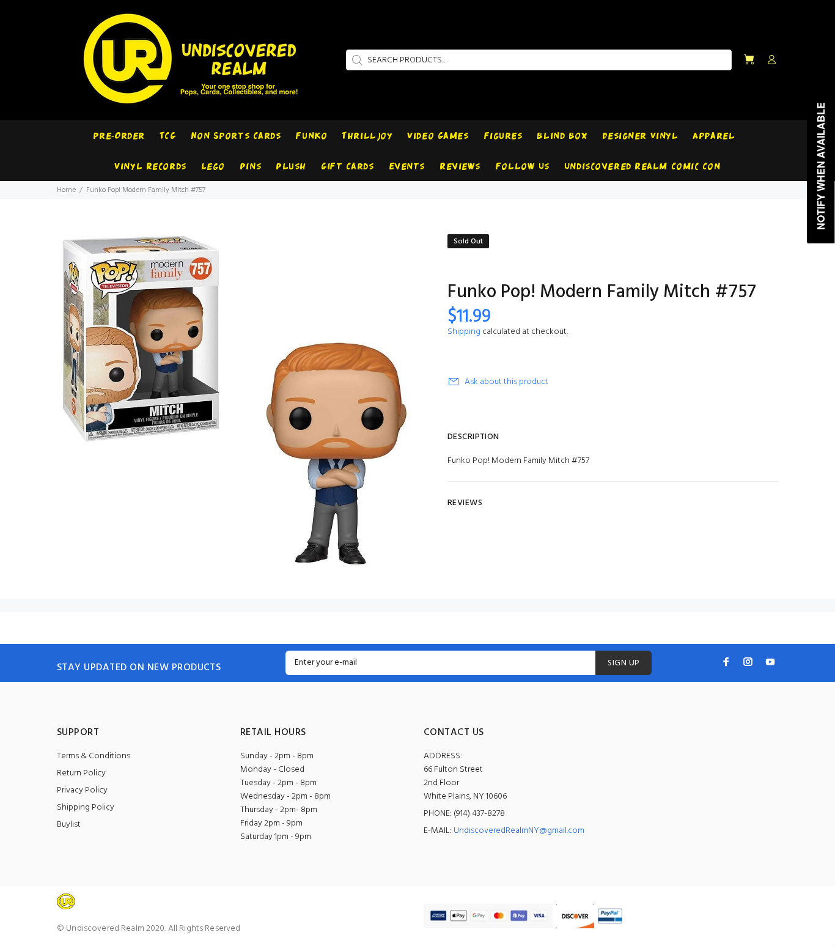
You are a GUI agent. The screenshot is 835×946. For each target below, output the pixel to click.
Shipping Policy (85, 807)
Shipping (463, 332)
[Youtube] (770, 662)
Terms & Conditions (93, 756)
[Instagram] (748, 662)
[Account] (769, 60)
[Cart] (749, 60)
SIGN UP (623, 663)
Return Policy (81, 773)
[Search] (356, 60)
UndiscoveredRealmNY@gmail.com (519, 831)
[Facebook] (726, 662)
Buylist (69, 825)
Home (66, 190)
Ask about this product (506, 382)
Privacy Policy (82, 790)
